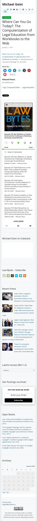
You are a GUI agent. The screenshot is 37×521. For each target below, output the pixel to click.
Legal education (28, 87)
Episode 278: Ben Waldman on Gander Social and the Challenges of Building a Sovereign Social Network (18, 159)
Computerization (13, 87)
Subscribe (18, 400)
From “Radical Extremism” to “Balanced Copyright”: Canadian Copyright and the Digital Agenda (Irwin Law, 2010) (17, 440)
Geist (12, 4)
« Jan (3, 492)
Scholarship (6, 17)
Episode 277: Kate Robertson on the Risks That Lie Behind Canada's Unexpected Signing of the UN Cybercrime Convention (17, 171)
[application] (18, 125)
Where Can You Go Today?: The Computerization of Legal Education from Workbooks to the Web (18, 32)
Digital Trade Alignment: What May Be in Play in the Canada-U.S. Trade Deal (24, 322)
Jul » (8, 492)
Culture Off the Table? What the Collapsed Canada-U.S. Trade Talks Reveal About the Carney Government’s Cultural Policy (18, 310)
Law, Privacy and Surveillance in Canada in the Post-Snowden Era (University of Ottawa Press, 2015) (18, 421)
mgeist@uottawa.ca (9, 504)
